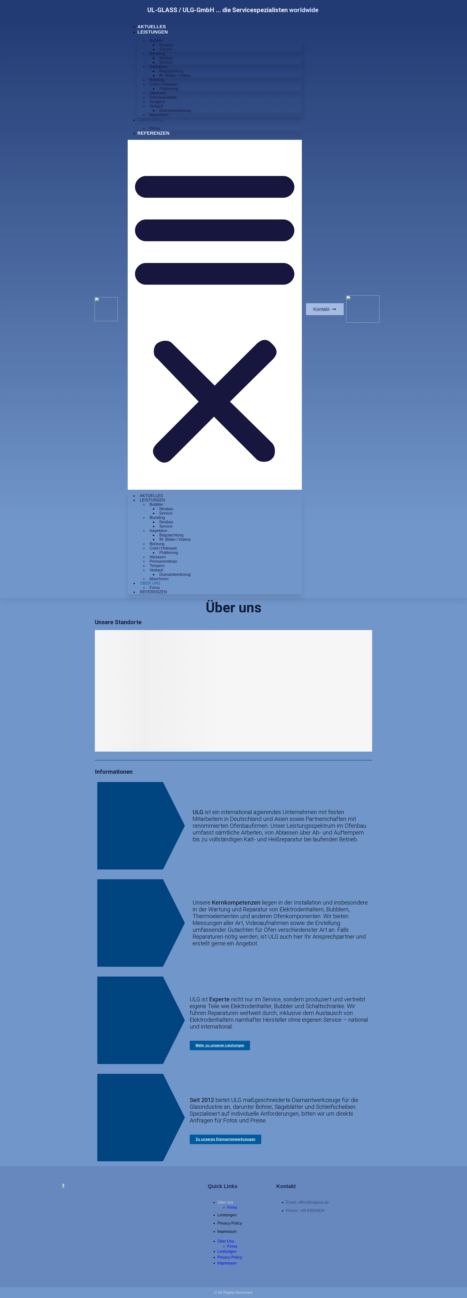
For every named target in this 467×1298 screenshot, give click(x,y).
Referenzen (153, 133)
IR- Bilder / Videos (175, 75)
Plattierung (168, 89)
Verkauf (156, 106)
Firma (155, 128)
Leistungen (152, 32)
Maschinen (159, 115)
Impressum (226, 1231)
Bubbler (156, 40)
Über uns (149, 119)
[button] (215, 315)
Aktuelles (151, 26)
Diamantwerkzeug (175, 110)
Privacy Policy (229, 1223)
